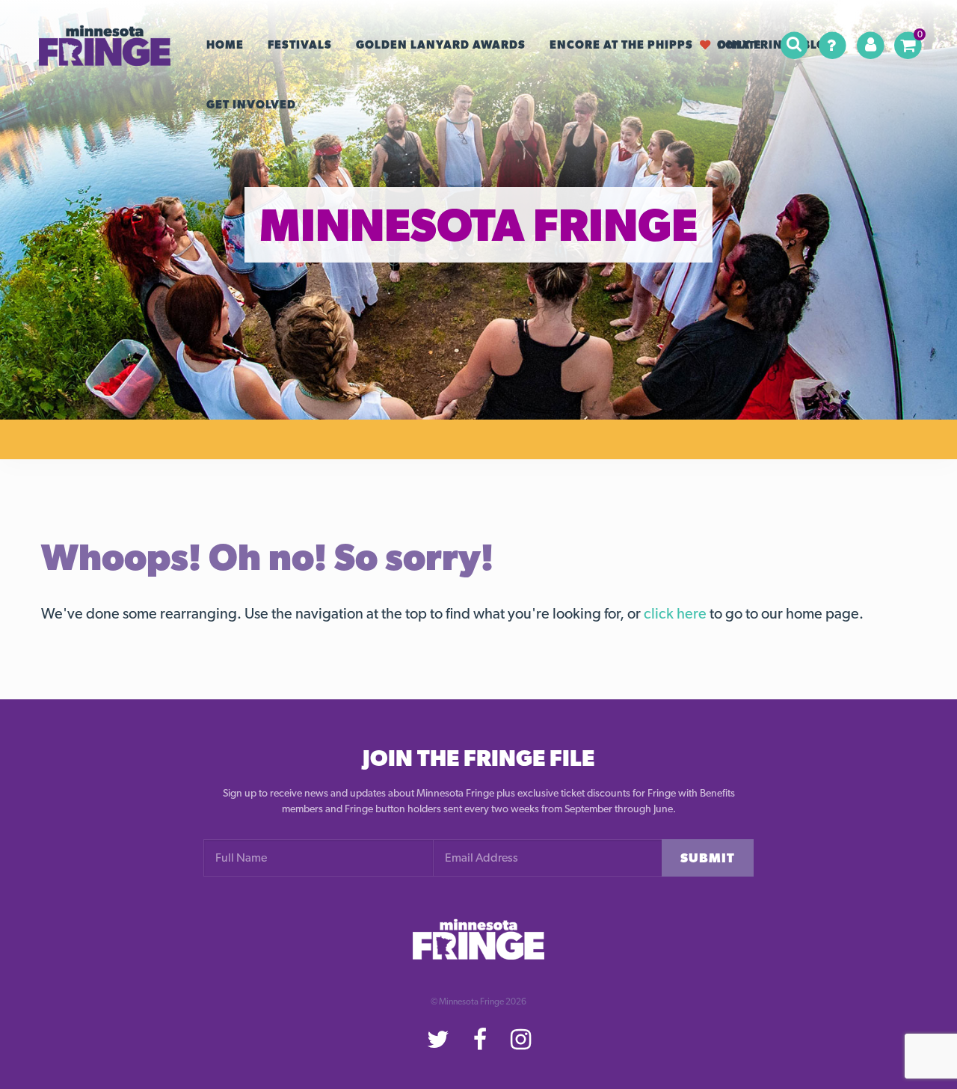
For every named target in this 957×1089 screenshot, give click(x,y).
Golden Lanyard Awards (441, 45)
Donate (739, 44)
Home (225, 45)
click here (675, 613)
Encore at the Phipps (621, 45)
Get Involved (251, 104)
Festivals (300, 45)
